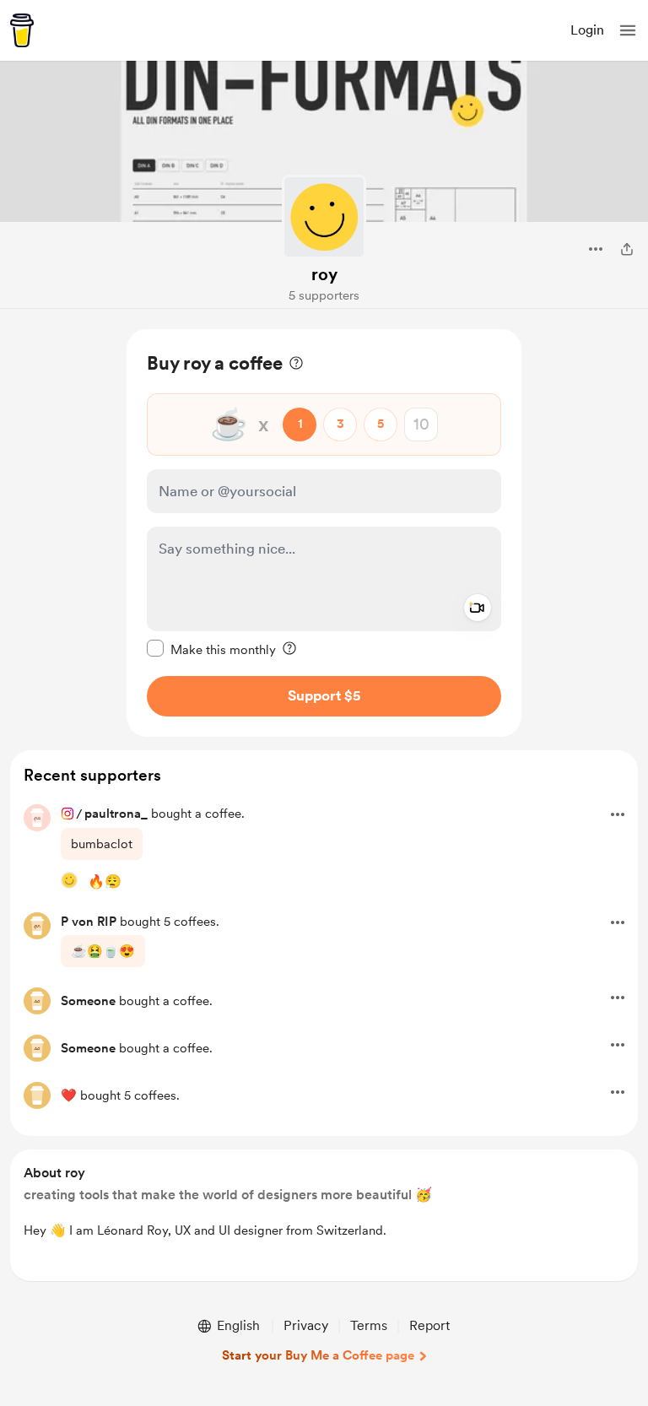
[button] (628, 30)
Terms (368, 1325)
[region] (324, 533)
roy (324, 274)
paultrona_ (116, 813)
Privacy (306, 1325)
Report (429, 1325)
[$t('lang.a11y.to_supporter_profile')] (69, 880)
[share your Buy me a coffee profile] (626, 248)
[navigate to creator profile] (324, 217)
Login (587, 30)
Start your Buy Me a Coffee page (318, 1355)
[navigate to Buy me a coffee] (22, 30)
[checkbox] (211, 649)
